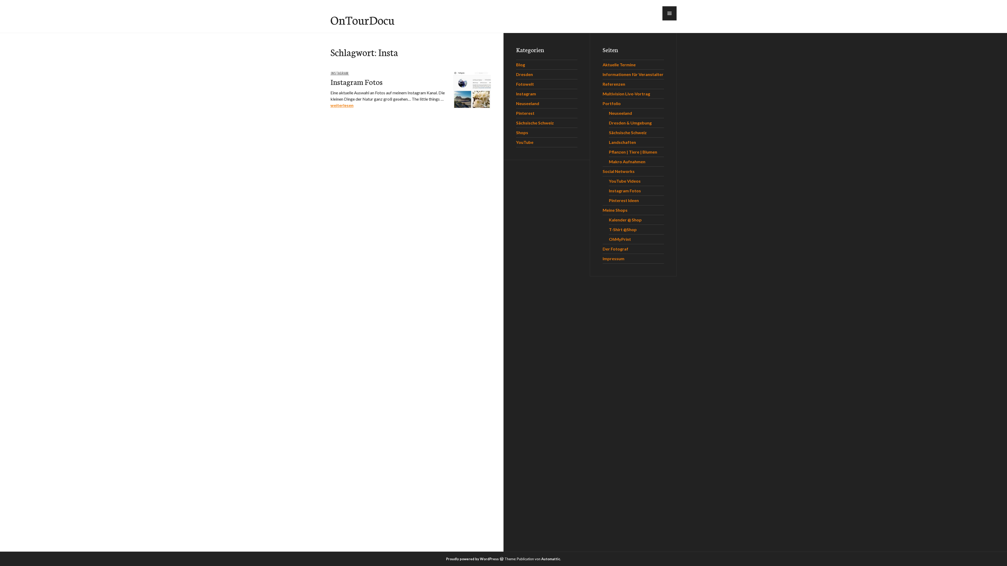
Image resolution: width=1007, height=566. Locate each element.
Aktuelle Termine (619, 64)
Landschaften (622, 142)
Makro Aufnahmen (627, 161)
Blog (520, 64)
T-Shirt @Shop (623, 229)
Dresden (524, 74)
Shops (522, 132)
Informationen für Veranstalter (633, 74)
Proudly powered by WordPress (472, 559)
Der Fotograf (615, 248)
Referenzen (614, 83)
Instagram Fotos (356, 81)
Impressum (613, 258)
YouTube (524, 142)
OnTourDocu (362, 20)
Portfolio (612, 103)
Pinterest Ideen (624, 200)
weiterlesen (341, 105)
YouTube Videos (625, 180)
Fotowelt (525, 83)
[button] (669, 13)
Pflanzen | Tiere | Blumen (633, 151)
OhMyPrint (620, 239)
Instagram (340, 73)
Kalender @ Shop (625, 219)
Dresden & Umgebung (630, 122)
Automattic (550, 559)
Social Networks (619, 171)
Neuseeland (527, 103)
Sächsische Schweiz (535, 122)
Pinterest (525, 113)
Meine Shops (615, 210)
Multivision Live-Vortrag (626, 93)
